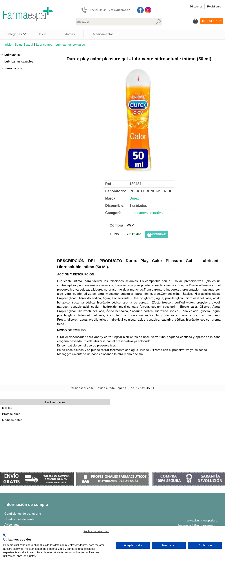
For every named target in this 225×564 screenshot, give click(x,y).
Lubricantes (44, 44)
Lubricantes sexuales (70, 44)
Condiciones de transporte (22, 513)
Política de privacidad (96, 531)
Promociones (11, 414)
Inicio (42, 34)
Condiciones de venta (19, 519)
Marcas (69, 34)
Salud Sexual (24, 44)
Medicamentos (103, 34)
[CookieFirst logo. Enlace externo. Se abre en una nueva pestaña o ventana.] (5, 535)
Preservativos (13, 68)
